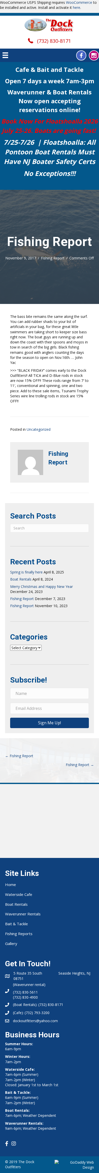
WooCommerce (79, 2)
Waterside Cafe (18, 894)
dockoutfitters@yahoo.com (35, 1020)
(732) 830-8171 (54, 40)
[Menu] (5, 55)
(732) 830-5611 (25, 992)
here (76, 7)
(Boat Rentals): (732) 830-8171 (38, 1004)
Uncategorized (39, 429)
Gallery (11, 943)
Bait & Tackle (16, 923)
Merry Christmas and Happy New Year (41, 586)
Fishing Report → (80, 764)
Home (10, 884)
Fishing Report (52, 258)
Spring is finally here (26, 572)
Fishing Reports (18, 933)
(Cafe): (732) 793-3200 (31, 1012)
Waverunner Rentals (23, 913)
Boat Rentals (20, 579)
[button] (81, 55)
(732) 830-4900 (25, 997)
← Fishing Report (19, 755)
